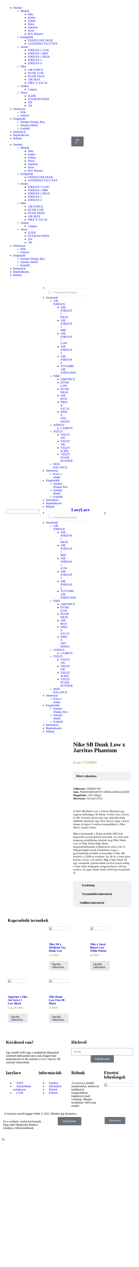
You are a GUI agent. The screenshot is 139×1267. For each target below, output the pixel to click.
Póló (23, 112)
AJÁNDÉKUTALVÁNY (43, 43)
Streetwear (19, 108)
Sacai (31, 30)
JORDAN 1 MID (38, 53)
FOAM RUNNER (38, 99)
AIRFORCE (67, 379)
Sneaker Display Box (32, 122)
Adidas (32, 20)
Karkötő (25, 128)
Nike (30, 14)
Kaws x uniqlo (57, 475)
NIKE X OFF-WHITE (65, 416)
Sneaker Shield (29, 125)
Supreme (33, 27)
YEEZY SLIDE (65, 449)
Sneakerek (52, 297)
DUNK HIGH (36, 76)
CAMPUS (66, 428)
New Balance (35, 33)
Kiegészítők (53, 480)
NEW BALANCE (60, 466)
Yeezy (31, 24)
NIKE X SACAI (37, 82)
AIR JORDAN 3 (66, 350)
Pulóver (24, 115)
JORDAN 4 (35, 63)
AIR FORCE (35, 69)
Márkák (24, 11)
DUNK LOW (36, 73)
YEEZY (58, 431)
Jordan (31, 17)
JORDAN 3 (35, 59)
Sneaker (17, 7)
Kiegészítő (19, 118)
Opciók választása (58, 966)
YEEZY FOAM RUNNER (66, 457)
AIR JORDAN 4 (66, 359)
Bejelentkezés (21, 135)
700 (30, 105)
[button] (20, 508)
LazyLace (80, 509)
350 (30, 102)
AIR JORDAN (59, 302)
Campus (32, 89)
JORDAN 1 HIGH (39, 56)
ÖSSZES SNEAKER (40, 40)
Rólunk (17, 138)
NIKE (56, 375)
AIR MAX (34, 79)
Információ (19, 131)
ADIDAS (58, 424)
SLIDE (32, 95)
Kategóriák (26, 37)
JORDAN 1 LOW (38, 50)
